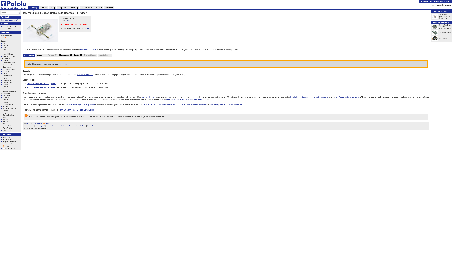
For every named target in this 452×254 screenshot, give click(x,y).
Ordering (74, 8)
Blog (36, 126)
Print (27, 123)
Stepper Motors (8, 113)
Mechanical (5, 93)
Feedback (5, 17)
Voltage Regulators (9, 91)
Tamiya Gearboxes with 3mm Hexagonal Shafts (445, 26)
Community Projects (10, 144)
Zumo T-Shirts (8, 128)
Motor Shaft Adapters (10, 108)
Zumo (5, 52)
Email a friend (37, 123)
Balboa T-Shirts (8, 126)
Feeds (47, 123)
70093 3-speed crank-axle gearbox (41, 84)
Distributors (70, 126)
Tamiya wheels (147, 97)
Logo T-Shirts (7, 130)
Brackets (6, 97)
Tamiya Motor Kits (445, 32)
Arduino (5, 61)
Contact (95, 126)
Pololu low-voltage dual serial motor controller (309, 97)
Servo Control (7, 89)
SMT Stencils (7, 29)
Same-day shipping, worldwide (441, 5)
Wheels (5, 121)
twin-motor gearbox (88, 50)
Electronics (5, 58)
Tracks (5, 119)
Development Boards (10, 69)
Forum (31, 126)
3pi (4, 43)
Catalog (33, 8)
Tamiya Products (8, 115)
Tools (5, 117)
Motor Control (7, 76)
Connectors (7, 67)
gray (88, 28)
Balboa (5, 45)
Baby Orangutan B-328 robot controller (225, 105)
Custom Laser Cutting (10, 26)
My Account (428, 1)
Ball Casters (7, 95)
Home (26, 126)
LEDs (5, 74)
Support (42, 126)
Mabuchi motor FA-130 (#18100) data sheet (184, 100)
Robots (3, 41)
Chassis (5, 100)
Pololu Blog (7, 139)
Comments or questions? (9, 20)
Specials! (4, 38)
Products (5, 33)
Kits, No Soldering (9, 56)
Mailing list (6, 137)
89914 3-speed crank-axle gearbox (41, 87)
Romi (4, 50)
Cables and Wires (9, 63)
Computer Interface (9, 65)
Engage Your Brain (9, 142)
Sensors (6, 87)
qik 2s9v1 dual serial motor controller (159, 105)
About (89, 126)
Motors (5, 106)
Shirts (3, 124)
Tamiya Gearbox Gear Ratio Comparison (77, 110)
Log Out (436, 1)
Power (5, 78)
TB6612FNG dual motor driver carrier (191, 105)
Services (4, 24)
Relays (5, 84)
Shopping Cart (444, 1)
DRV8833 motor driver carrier (348, 97)
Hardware (6, 102)
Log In (422, 1)
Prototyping (7, 80)
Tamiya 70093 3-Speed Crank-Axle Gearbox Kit (445, 16)
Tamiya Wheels (444, 38)
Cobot (5, 47)
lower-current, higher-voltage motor (80, 105)
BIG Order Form (80, 126)
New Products (6, 36)
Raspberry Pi (7, 82)
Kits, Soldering (8, 54)
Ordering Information (53, 126)
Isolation (6, 71)
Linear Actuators (8, 104)
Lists (63, 126)
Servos (5, 111)
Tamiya (68, 20)
